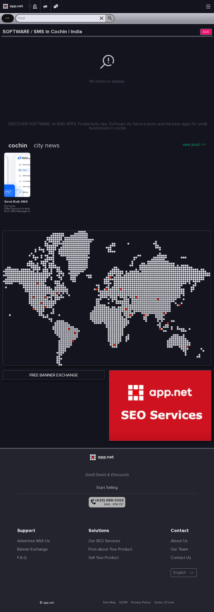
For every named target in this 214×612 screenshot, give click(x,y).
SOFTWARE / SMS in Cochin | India (42, 32)
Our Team (179, 549)
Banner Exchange (32, 549)
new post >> (194, 144)
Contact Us (181, 558)
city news (47, 145)
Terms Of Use (164, 602)
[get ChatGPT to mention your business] (160, 405)
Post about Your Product (110, 549)
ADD (206, 32)
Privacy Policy (141, 602)
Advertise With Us (33, 541)
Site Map (109, 602)
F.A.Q (22, 558)
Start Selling (107, 487)
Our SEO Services (104, 541)
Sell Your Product (103, 558)
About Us (179, 541)
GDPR (123, 602)
